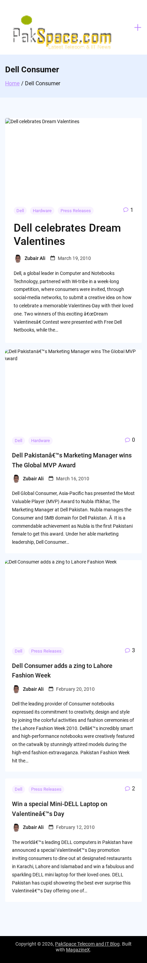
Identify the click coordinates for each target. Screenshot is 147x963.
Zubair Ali (35, 258)
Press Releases (76, 210)
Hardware (42, 210)
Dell (20, 210)
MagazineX (78, 949)
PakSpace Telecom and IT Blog (87, 944)
